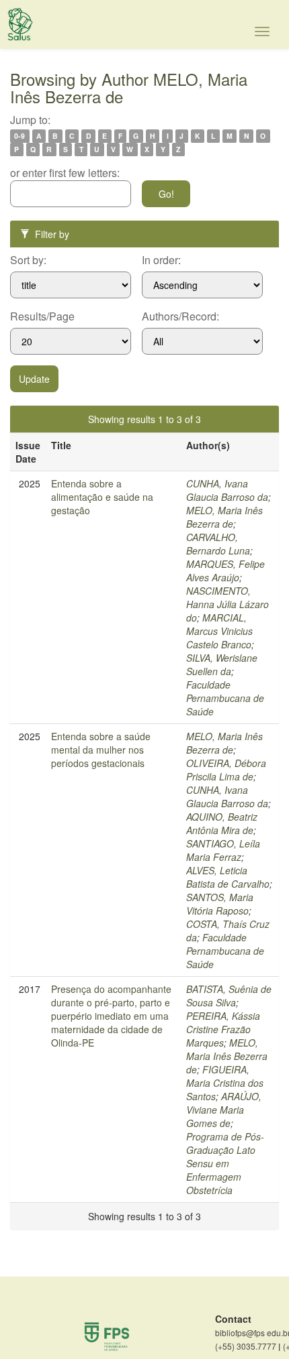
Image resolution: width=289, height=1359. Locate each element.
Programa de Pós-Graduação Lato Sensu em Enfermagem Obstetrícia (225, 1163)
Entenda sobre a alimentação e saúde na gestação (102, 497)
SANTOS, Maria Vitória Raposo (219, 903)
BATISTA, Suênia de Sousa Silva (229, 995)
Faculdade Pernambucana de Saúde (225, 698)
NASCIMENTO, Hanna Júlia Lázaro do (227, 604)
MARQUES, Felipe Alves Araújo (225, 570)
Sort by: (28, 260)
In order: (161, 260)
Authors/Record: (180, 316)
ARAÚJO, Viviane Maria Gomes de (223, 1109)
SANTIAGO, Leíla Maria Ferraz (223, 850)
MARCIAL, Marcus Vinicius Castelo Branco (219, 631)
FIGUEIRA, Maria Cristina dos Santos (224, 1083)
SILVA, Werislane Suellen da (221, 664)
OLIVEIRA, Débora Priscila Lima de (226, 769)
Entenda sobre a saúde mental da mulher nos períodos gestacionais (101, 749)
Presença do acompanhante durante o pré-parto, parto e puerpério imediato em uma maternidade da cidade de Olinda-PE (111, 1015)
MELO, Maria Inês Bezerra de (224, 517)
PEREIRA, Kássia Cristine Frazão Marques (223, 1029)
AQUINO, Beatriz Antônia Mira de (221, 823)
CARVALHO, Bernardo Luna (218, 543)
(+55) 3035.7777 (247, 1346)
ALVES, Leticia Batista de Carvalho (228, 877)
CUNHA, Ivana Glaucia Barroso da (227, 490)
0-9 (19, 136)
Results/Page (42, 316)
